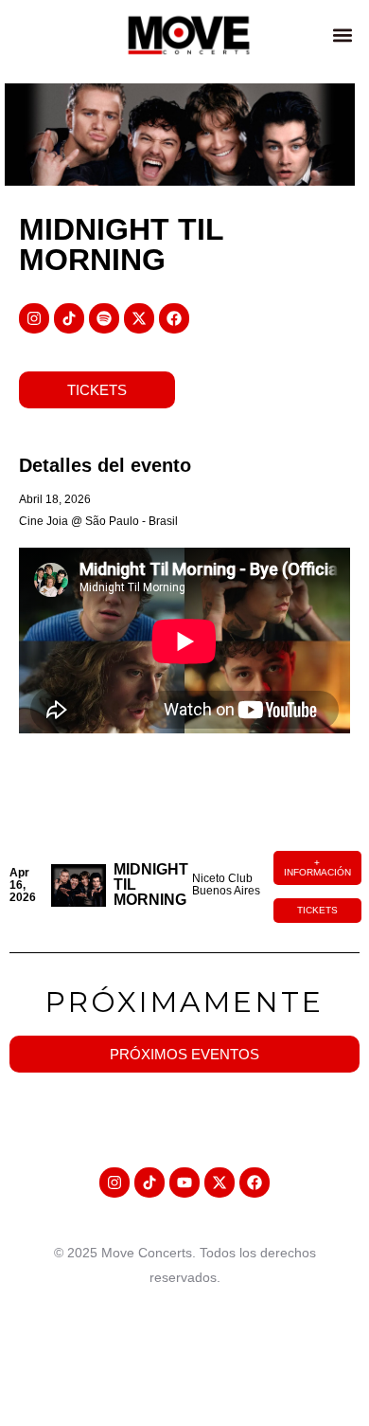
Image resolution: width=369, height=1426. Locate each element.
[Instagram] (34, 318)
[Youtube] (184, 1182)
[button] (342, 34)
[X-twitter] (139, 318)
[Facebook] (174, 318)
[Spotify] (104, 318)
